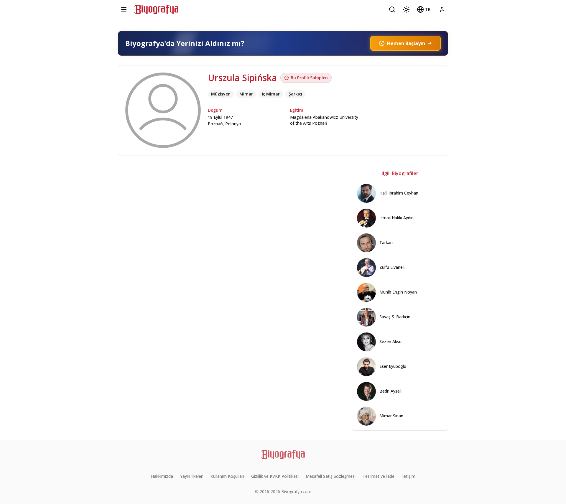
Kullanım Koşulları (227, 476)
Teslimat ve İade (378, 476)
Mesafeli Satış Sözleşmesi (331, 476)
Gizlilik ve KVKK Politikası (275, 476)
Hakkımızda (162, 476)
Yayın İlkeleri (191, 476)
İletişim (408, 476)
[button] (423, 9)
